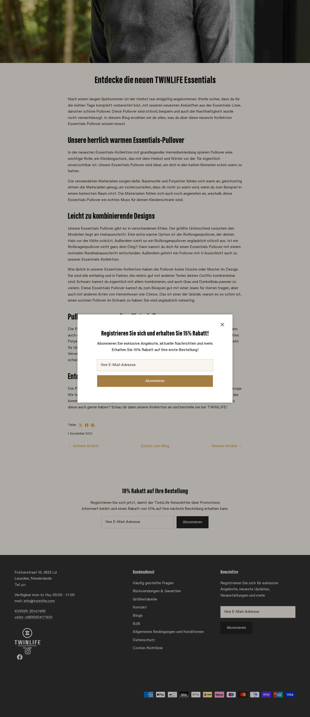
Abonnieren (155, 381)
